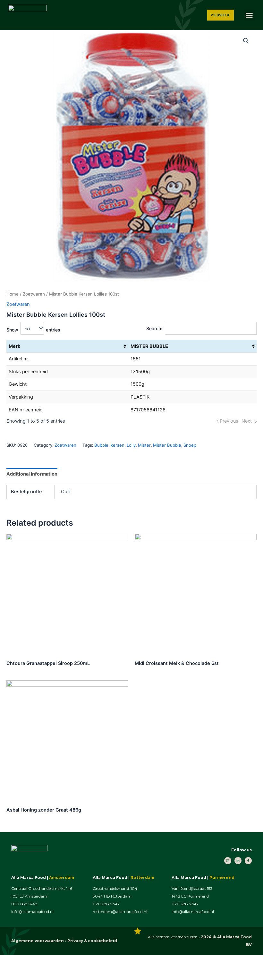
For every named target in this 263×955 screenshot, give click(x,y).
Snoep (189, 445)
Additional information (31, 474)
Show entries (33, 329)
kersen (117, 445)
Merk (14, 346)
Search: (154, 328)
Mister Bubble (167, 445)
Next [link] (247, 421)
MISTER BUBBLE (149, 346)
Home (12, 294)
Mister (144, 445)
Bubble (101, 445)
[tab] (31, 474)
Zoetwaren (34, 294)
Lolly (131, 445)
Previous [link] (229, 421)
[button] (249, 15)
